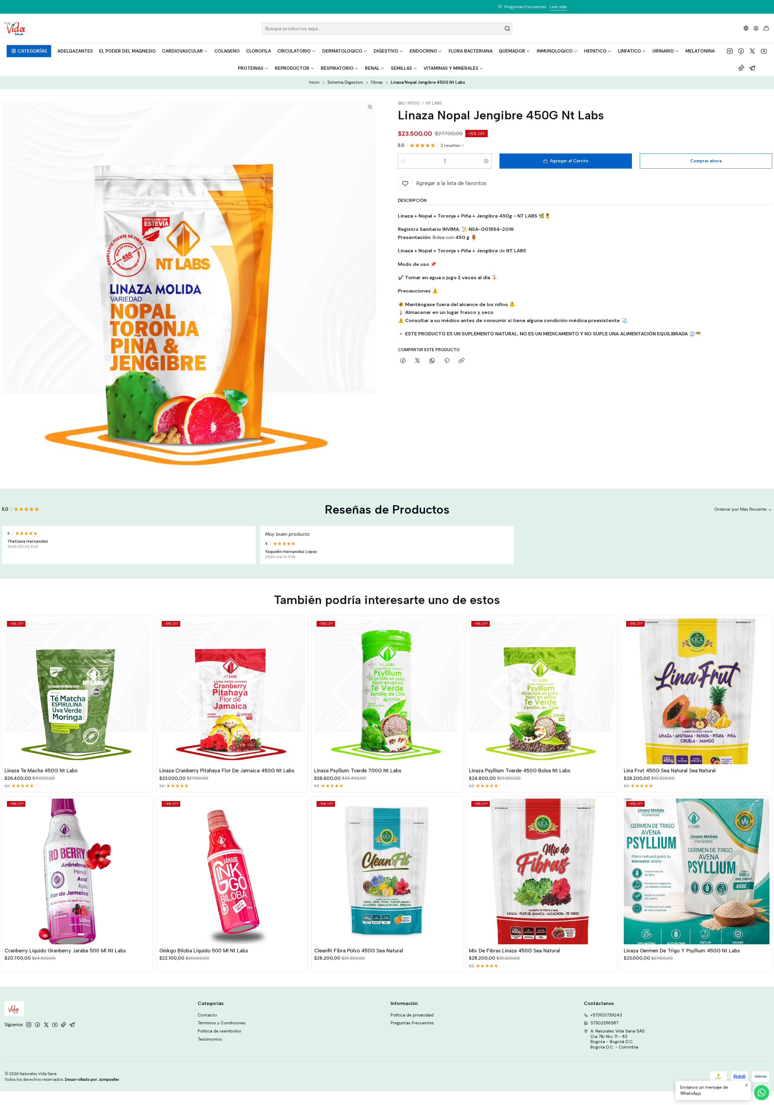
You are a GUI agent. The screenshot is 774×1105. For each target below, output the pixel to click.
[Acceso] (756, 28)
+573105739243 (606, 1015)
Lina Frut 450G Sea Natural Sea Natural (670, 770)
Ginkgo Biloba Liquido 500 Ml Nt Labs (203, 951)
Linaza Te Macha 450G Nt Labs (41, 770)
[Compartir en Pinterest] (447, 361)
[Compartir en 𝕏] (417, 361)
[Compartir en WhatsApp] (432, 361)
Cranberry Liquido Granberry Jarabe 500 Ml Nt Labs (65, 951)
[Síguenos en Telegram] (752, 68)
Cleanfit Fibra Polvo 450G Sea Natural (358, 951)
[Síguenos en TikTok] (741, 68)
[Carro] (766, 29)
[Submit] (507, 28)
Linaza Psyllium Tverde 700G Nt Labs (357, 770)
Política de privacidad (412, 1015)
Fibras (377, 82)
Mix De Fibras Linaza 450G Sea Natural (514, 951)
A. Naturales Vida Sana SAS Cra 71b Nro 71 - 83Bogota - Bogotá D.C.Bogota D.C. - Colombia (617, 1039)
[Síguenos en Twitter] (752, 51)
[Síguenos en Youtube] (763, 51)
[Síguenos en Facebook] (741, 51)
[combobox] (387, 28)
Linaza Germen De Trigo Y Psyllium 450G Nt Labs (682, 951)
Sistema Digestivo (345, 82)
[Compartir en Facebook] (403, 361)
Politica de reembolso (219, 1031)
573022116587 (604, 1023)
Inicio (314, 82)
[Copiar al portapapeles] (462, 361)
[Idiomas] (746, 28)
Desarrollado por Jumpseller (92, 1079)
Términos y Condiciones (222, 1023)
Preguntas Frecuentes (412, 1023)
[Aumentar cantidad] (486, 161)
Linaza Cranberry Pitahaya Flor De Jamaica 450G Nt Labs (226, 770)
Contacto (207, 1015)
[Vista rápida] (145, 690)
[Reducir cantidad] (403, 161)
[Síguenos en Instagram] (730, 51)
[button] (29, 51)
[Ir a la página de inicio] (15, 28)
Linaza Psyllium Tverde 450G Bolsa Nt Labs (519, 770)
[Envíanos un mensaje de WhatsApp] (761, 1092)
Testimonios (210, 1039)
